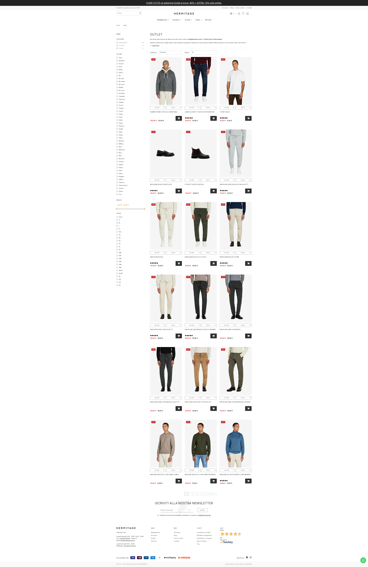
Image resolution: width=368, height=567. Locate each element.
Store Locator (240, 8)
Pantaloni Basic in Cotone (229, 257)
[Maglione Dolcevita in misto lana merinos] (236, 444)
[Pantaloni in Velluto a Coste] (201, 226)
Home (118, 25)
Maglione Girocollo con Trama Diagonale (200, 474)
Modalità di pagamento (204, 535)
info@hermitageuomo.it (127, 540)
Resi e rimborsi (202, 541)
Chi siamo (177, 532)
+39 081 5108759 (124, 538)
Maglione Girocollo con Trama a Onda (164, 474)
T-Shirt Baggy (225, 112)
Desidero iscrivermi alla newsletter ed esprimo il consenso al (185, 515)
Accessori (176, 20)
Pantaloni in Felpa (156, 257)
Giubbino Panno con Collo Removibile (163, 112)
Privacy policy (229, 564)
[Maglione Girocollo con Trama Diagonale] (201, 444)
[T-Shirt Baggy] (236, 81)
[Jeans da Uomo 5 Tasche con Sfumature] (201, 81)
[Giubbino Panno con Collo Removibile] (166, 81)
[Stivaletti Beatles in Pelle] (201, 153)
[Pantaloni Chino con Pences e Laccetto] (166, 371)
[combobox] (128, 13)
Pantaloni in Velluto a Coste (195, 257)
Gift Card (208, 20)
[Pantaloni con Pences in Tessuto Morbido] (201, 298)
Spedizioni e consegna (204, 538)
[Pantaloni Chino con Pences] (236, 298)
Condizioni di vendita (203, 532)
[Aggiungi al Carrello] (179, 118)
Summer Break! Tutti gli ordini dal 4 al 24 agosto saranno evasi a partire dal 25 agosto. (184, 3)
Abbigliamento (162, 20)
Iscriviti (202, 510)
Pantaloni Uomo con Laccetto (161, 329)
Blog (231, 8)
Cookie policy (239, 564)
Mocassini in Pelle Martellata (161, 184)
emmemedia (248, 564)
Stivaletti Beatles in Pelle (194, 184)
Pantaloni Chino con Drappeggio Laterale (235, 402)
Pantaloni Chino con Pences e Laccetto (164, 402)
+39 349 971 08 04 (130, 546)
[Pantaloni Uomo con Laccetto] (166, 298)
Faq (198, 544)
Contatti (249, 8)
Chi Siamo (225, 8)
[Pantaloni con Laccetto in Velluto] (201, 371)
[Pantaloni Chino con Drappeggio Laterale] (236, 371)
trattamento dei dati (204, 515)
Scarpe (187, 20)
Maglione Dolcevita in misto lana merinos (235, 474)
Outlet (197, 20)
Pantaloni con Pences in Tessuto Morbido (200, 329)
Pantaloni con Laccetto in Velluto (198, 402)
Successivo (211, 494)
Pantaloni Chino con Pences (230, 329)
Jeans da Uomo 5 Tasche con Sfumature (199, 112)
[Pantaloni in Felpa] (166, 226)
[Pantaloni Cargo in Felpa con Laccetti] (236, 153)
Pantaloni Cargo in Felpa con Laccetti (234, 184)
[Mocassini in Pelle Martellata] (166, 153)
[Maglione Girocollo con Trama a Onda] (166, 444)
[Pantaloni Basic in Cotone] (236, 226)
